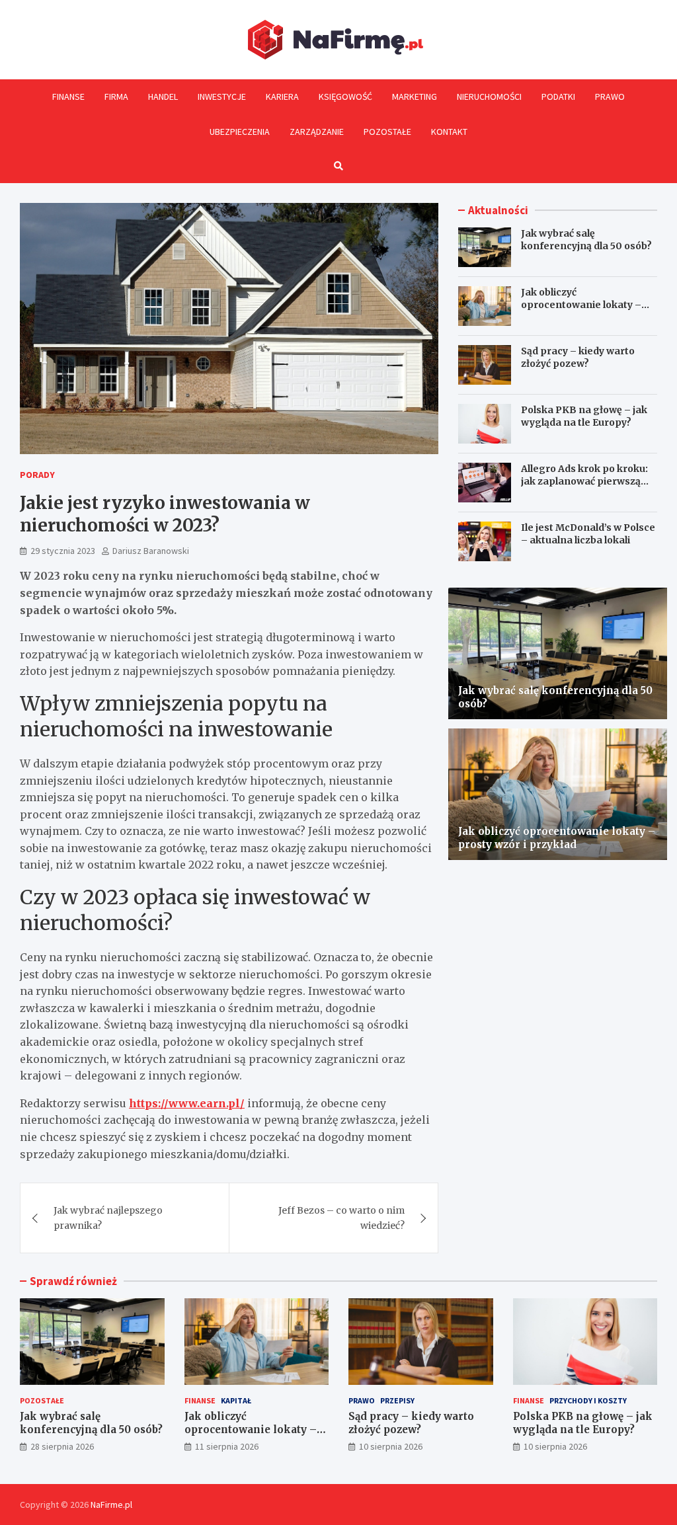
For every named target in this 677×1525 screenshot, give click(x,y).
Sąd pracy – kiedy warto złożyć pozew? (578, 357)
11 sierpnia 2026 (227, 1446)
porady (37, 475)
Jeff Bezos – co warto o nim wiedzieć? (341, 1217)
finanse (200, 1400)
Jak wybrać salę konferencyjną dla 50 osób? (586, 239)
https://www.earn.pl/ (187, 1103)
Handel (163, 96)
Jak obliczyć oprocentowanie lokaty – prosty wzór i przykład (581, 304)
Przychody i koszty (588, 1400)
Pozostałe (387, 131)
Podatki (558, 96)
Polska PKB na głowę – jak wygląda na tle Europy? (584, 416)
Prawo (610, 96)
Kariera (282, 96)
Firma (116, 96)
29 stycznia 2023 (62, 551)
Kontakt (449, 131)
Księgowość (345, 96)
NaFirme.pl (111, 1504)
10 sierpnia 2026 (390, 1446)
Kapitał (236, 1400)
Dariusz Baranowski (150, 551)
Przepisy (397, 1400)
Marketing (414, 96)
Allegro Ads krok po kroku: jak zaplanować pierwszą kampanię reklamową (584, 480)
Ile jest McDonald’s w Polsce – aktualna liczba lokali (588, 533)
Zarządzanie (317, 131)
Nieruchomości (489, 96)
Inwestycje (222, 96)
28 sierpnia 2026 (62, 1446)
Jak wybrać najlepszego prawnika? (108, 1217)
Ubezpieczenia (240, 131)
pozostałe (42, 1400)
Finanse (68, 96)
